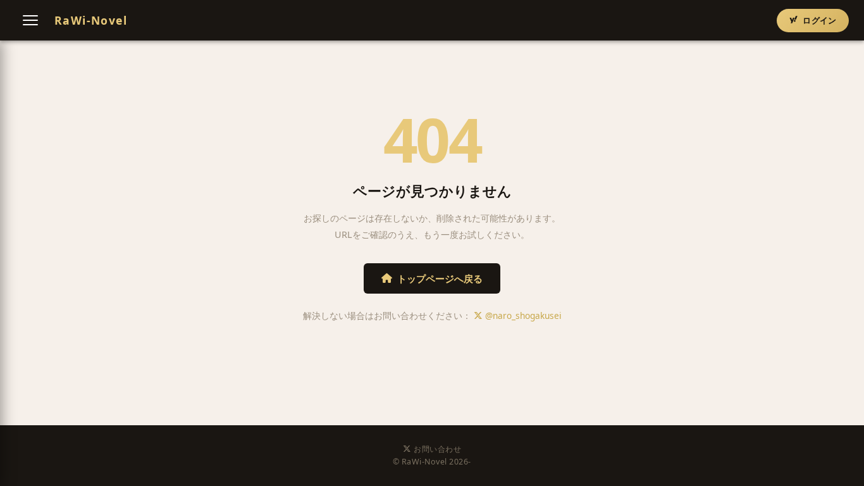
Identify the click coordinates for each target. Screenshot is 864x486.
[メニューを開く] (30, 20)
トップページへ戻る (440, 278)
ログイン (819, 20)
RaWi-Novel (90, 20)
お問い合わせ (437, 449)
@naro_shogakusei (522, 315)
